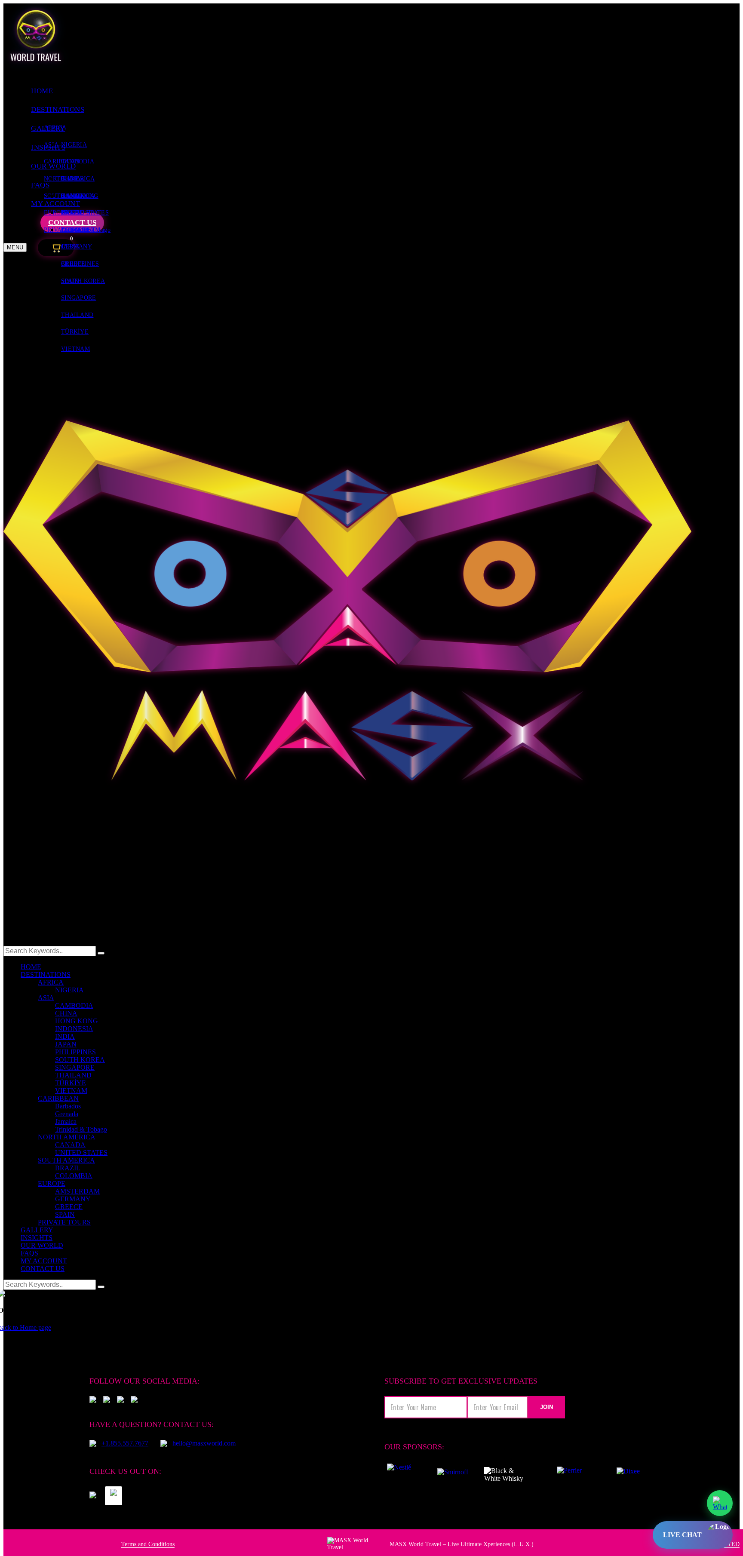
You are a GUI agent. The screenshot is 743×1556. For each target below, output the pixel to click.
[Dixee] (628, 1475)
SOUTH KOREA (80, 1059)
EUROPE (51, 1183)
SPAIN (70, 281)
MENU (15, 247)
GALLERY (37, 1230)
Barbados (72, 178)
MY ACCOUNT (44, 1260)
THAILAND (77, 315)
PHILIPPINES (75, 1052)
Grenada (66, 1113)
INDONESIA (74, 1028)
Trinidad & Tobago (81, 1129)
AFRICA (55, 127)
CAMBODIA (77, 161)
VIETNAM (75, 349)
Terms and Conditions (148, 1544)
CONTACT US (42, 1268)
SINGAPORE (78, 298)
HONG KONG (76, 1021)
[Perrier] (572, 1475)
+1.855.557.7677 (124, 1443)
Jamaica (66, 1121)
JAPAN (66, 1044)
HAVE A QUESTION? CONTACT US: (151, 1424)
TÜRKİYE (75, 331)
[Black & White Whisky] (507, 1475)
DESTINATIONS (57, 109)
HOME (42, 91)
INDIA (65, 1036)
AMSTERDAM (81, 230)
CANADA (74, 196)
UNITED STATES (81, 1152)
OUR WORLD (42, 1245)
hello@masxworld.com (204, 1443)
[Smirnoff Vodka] (448, 1475)
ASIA (46, 997)
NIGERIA (74, 144)
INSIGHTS (36, 1237)
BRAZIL (72, 212)
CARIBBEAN (58, 1098)
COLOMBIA (73, 1175)
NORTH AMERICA (66, 1137)
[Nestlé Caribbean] (399, 1475)
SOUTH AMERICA (66, 1160)
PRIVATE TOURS (64, 1222)
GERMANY (76, 246)
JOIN (546, 1407)
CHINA (66, 1013)
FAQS (29, 1253)
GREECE (73, 264)
